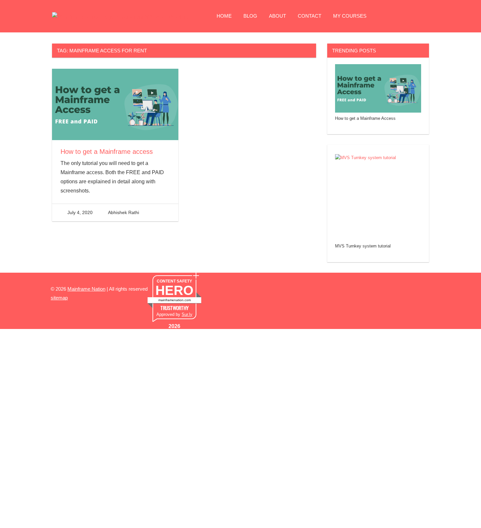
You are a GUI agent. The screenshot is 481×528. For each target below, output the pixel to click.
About (277, 16)
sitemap (59, 297)
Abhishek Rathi (123, 212)
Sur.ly (187, 314)
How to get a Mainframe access (107, 151)
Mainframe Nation (86, 289)
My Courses (349, 16)
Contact (309, 16)
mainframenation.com (174, 300)
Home (224, 16)
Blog (250, 16)
